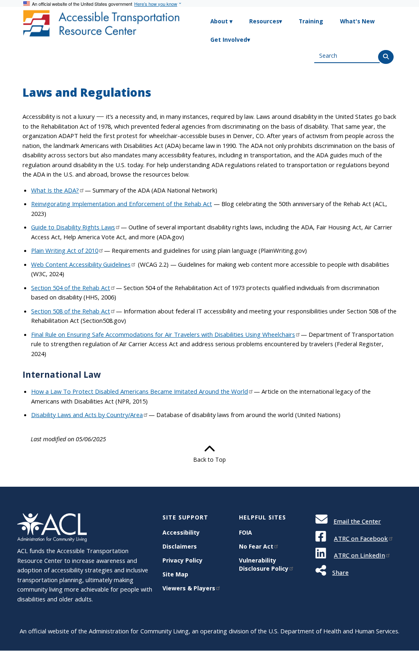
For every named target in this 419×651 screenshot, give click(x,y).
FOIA (245, 532)
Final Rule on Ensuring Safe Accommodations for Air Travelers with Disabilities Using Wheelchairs (163, 334)
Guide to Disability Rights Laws (73, 227)
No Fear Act (256, 546)
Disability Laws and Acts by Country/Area (87, 415)
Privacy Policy (182, 560)
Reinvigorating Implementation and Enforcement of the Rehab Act (121, 204)
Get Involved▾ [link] (230, 39)
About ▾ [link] (221, 21)
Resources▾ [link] (265, 21)
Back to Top (209, 459)
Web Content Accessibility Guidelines (81, 264)
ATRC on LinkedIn (359, 555)
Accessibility (181, 532)
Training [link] (311, 21)
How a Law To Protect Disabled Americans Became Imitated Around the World (139, 391)
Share (340, 572)
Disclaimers (179, 546)
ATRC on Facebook (361, 538)
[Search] (386, 57)
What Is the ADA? (55, 190)
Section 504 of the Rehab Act (70, 288)
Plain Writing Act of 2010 (64, 250)
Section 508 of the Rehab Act (70, 311)
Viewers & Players (188, 588)
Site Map (175, 574)
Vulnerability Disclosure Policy (263, 564)
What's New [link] (357, 21)
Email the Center (357, 521)
